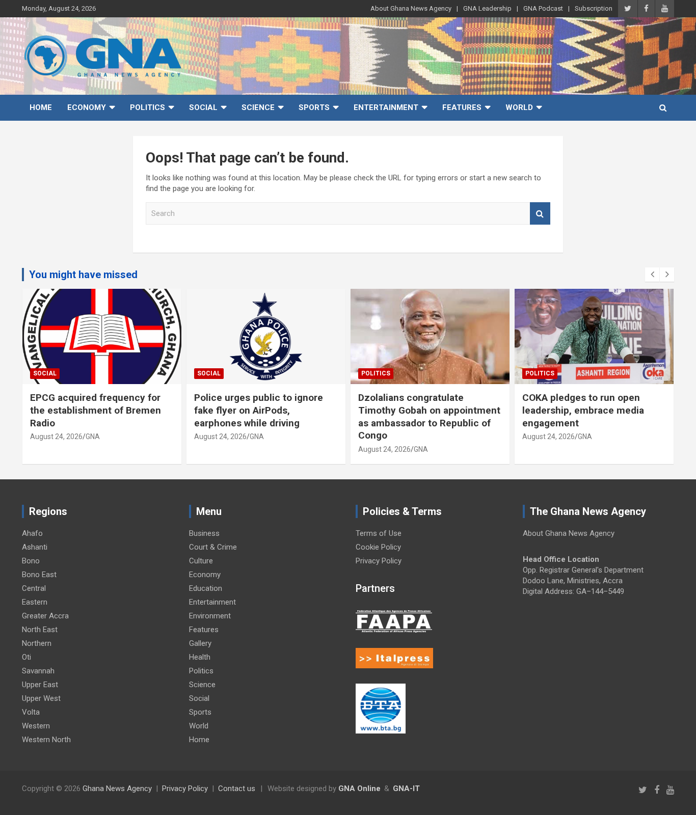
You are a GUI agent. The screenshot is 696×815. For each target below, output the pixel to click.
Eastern (34, 602)
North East (40, 629)
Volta (31, 712)
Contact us (236, 788)
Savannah (38, 670)
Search (540, 213)
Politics (147, 107)
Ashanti (34, 547)
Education (205, 588)
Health (199, 657)
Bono (31, 560)
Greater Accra (45, 615)
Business (204, 533)
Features (461, 107)
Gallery (200, 643)
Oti (26, 657)
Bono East (39, 574)
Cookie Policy (378, 547)
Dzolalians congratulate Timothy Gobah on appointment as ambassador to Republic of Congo (429, 416)
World (519, 107)
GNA (93, 436)
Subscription (593, 8)
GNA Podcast (543, 8)
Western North (46, 739)
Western (36, 725)
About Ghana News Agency (410, 8)
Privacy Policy (378, 560)
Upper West (41, 698)
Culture (201, 560)
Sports (314, 107)
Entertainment (386, 107)
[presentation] (652, 274)
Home (41, 107)
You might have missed (83, 274)
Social (203, 107)
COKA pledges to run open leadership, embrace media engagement (583, 410)
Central (34, 588)
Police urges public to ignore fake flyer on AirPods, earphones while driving (258, 410)
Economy (86, 107)
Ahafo (32, 533)
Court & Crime (213, 547)
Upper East (40, 684)
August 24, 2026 (56, 436)
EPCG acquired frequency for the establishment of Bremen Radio (95, 410)
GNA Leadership (487, 8)
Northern (36, 643)
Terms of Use (378, 533)
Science (258, 107)
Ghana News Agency (117, 788)
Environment (210, 615)
